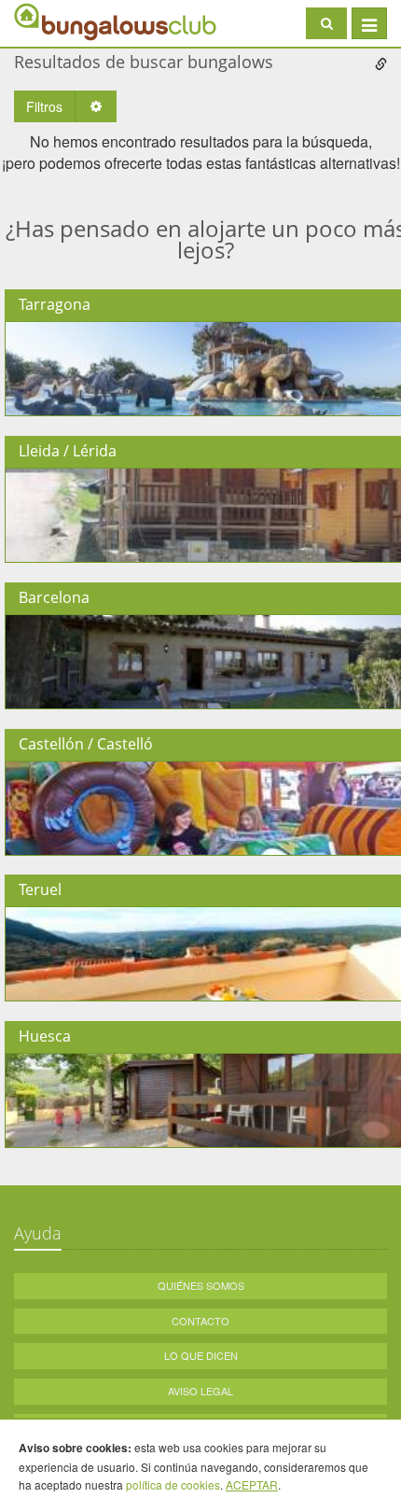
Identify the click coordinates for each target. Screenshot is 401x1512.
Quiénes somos (201, 1285)
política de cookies (173, 1484)
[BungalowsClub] (60, 21)
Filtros (44, 106)
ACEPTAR (252, 1484)
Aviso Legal (200, 1390)
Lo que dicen (201, 1355)
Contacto (200, 1320)
